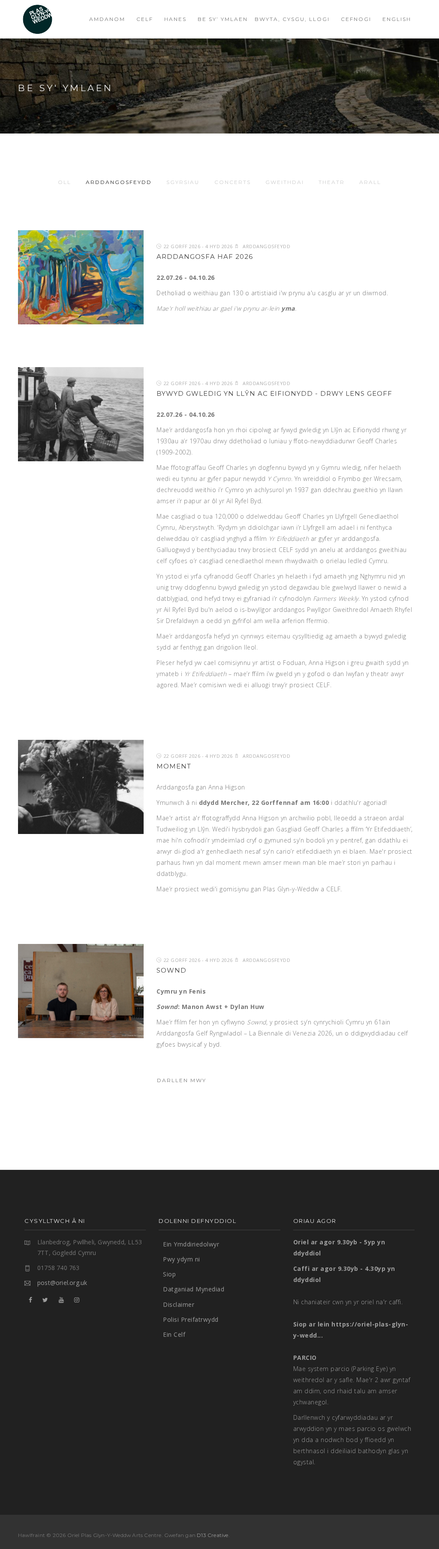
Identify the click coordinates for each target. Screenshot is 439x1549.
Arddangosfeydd (119, 182)
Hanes (175, 19)
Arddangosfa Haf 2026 (204, 256)
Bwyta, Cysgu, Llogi (292, 19)
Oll (64, 182)
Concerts (232, 182)
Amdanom (107, 19)
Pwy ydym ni (181, 1259)
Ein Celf (174, 1334)
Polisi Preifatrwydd (191, 1319)
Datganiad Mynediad (193, 1289)
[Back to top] (415, 1525)
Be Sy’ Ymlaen (223, 19)
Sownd (171, 970)
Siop (169, 1274)
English (396, 19)
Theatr (332, 182)
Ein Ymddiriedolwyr (191, 1244)
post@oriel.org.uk (62, 1283)
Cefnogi (356, 19)
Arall (370, 182)
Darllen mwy (181, 1080)
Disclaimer (178, 1304)
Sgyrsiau (182, 182)
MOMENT (173, 766)
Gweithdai (284, 182)
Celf (144, 19)
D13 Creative (212, 1535)
